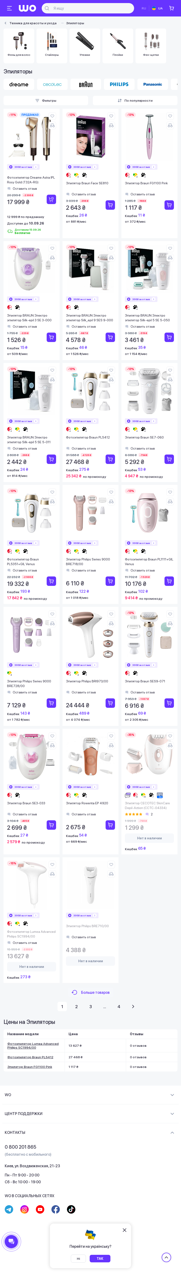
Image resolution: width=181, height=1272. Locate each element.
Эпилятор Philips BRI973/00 (87, 681)
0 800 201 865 (20, 1147)
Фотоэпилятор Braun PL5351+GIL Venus (23, 561)
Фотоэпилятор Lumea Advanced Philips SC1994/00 (31, 934)
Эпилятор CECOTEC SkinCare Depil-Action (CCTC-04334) (147, 805)
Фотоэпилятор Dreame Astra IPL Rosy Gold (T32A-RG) (31, 180)
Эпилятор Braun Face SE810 (87, 183)
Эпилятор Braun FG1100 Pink (146, 183)
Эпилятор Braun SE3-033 (26, 803)
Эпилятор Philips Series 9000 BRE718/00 (88, 561)
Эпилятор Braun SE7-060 (144, 437)
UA (160, 8)
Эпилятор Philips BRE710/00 (87, 926)
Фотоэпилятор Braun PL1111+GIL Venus (149, 561)
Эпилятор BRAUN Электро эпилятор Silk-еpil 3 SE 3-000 (29, 318)
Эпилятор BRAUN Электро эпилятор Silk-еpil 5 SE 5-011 (29, 439)
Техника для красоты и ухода (33, 23)
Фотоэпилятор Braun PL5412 (88, 437)
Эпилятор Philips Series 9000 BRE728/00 (29, 683)
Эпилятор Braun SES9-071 (145, 681)
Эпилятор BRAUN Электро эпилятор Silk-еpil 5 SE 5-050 (147, 318)
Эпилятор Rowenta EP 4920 (87, 803)
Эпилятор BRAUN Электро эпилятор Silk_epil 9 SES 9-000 (89, 318)
